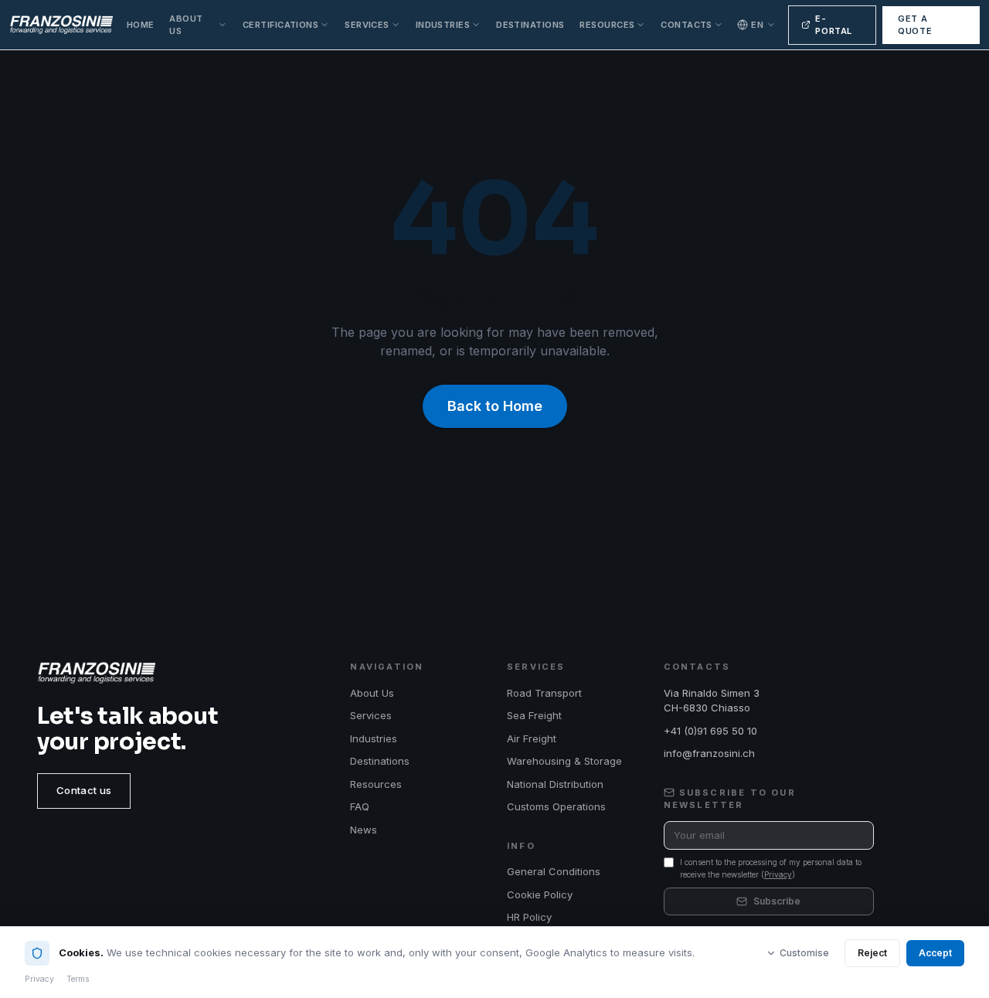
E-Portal (833, 25)
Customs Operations (556, 806)
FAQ (359, 806)
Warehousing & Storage (564, 761)
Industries (443, 24)
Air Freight (531, 738)
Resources (606, 24)
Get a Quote (915, 25)
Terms (78, 979)
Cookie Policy (540, 894)
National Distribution (555, 784)
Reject (872, 953)
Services (367, 24)
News (363, 829)
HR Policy (529, 917)
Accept (935, 953)
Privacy (778, 874)
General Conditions (553, 871)
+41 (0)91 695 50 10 (710, 731)
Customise (804, 953)
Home (141, 24)
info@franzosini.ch (709, 753)
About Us (185, 25)
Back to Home (494, 406)
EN (757, 24)
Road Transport (544, 693)
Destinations (530, 24)
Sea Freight (534, 715)
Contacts (686, 24)
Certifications (280, 24)
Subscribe (776, 901)
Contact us (83, 790)
